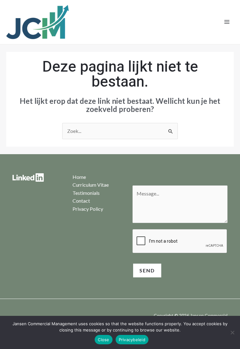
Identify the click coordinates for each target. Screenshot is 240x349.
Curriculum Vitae (90, 185)
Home (79, 177)
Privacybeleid (132, 339)
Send (147, 270)
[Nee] (232, 332)
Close (103, 339)
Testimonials (86, 193)
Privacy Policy (87, 209)
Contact (81, 201)
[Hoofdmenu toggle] (227, 22)
